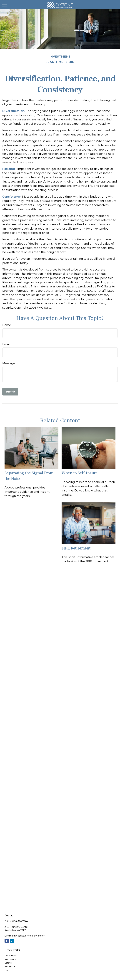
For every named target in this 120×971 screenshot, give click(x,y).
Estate (8, 962)
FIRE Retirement (76, 548)
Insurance (10, 966)
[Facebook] (7, 941)
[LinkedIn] (12, 941)
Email (6, 344)
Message (8, 363)
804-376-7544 (20, 921)
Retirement (11, 955)
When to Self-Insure (80, 473)
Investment (11, 959)
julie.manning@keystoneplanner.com (25, 935)
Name (6, 325)
